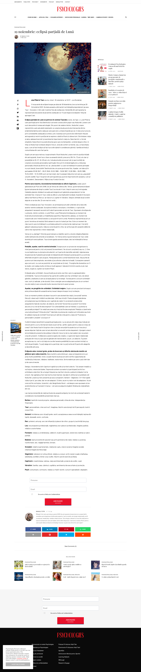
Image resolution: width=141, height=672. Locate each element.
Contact (67, 2)
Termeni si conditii (37, 657)
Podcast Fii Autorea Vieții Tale (68, 644)
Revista (77, 574)
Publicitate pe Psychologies (40, 647)
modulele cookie (22, 658)
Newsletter (59, 2)
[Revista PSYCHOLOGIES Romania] (70, 9)
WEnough (61, 660)
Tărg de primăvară (37, 654)
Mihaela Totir (25, 36)
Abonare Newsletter (38, 651)
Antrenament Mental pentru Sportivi (69, 654)
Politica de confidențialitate (40, 663)
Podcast (51, 2)
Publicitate (27, 2)
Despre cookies (36, 660)
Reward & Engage (64, 663)
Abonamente (18, 2)
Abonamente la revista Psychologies (43, 644)
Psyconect (35, 2)
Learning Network (64, 657)
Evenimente (43, 2)
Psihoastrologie (19, 27)
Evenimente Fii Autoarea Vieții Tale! (69, 647)
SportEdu (61, 651)
